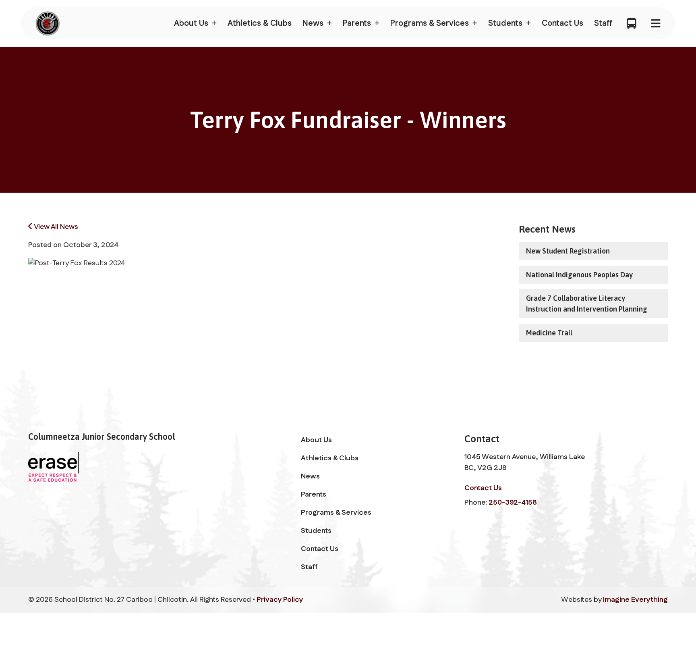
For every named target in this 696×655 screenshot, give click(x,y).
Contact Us (562, 23)
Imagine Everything (635, 600)
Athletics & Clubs (260, 23)
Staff (603, 23)
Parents (313, 494)
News (310, 476)
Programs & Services (336, 512)
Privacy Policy (280, 600)
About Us (316, 440)
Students (316, 531)
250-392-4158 (513, 502)
